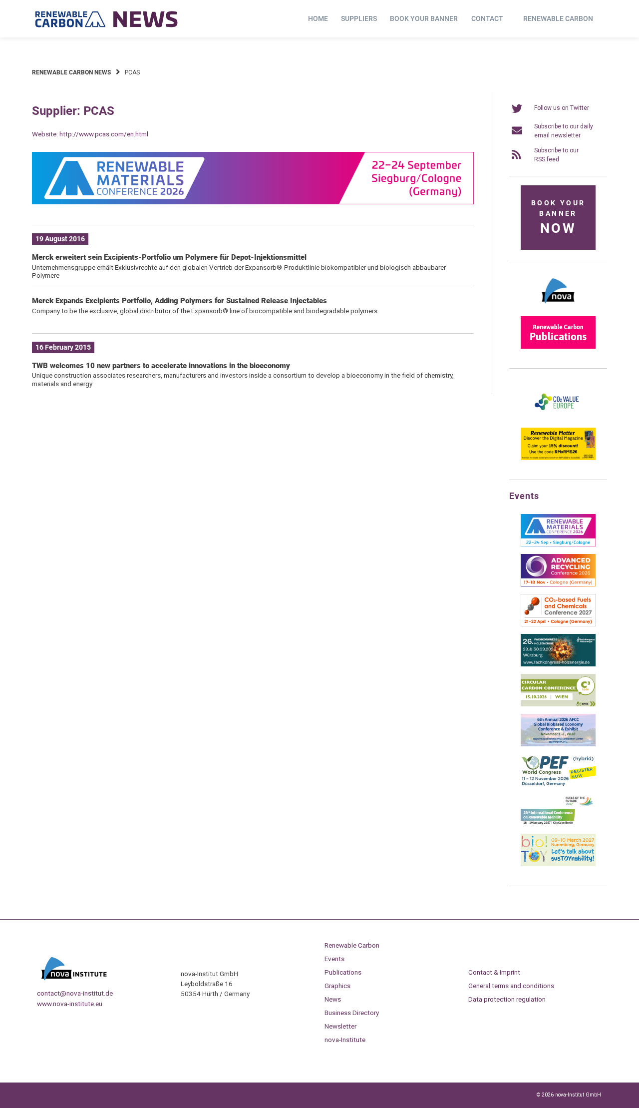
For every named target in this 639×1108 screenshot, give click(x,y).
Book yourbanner (558, 217)
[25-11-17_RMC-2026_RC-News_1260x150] (253, 202)
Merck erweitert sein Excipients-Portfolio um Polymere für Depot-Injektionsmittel (169, 257)
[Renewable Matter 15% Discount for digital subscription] (558, 458)
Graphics (337, 986)
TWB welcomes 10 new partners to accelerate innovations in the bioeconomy (161, 365)
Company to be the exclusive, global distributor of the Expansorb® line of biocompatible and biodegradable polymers (204, 311)
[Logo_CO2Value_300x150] (558, 418)
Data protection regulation (507, 999)
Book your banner (424, 18)
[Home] (107, 18)
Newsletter (340, 1026)
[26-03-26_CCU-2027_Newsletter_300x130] (558, 624)
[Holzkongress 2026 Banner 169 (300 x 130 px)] (558, 664)
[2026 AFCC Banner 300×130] (558, 744)
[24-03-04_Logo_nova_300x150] (558, 306)
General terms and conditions (511, 986)
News (332, 999)
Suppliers (359, 18)
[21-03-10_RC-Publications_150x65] (558, 346)
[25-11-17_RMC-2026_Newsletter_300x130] (558, 544)
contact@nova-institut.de (75, 993)
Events (334, 959)
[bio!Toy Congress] (558, 864)
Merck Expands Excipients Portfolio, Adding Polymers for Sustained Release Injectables (179, 300)
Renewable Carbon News (71, 72)
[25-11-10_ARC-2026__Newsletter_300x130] (558, 584)
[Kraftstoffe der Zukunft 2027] (558, 824)
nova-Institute (344, 1040)
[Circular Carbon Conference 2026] (558, 704)
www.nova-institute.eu (69, 1004)
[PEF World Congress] (558, 784)
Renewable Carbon (558, 18)
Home (318, 18)
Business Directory (351, 1013)
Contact (487, 18)
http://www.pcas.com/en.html (103, 134)
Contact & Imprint (494, 972)
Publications (342, 972)
